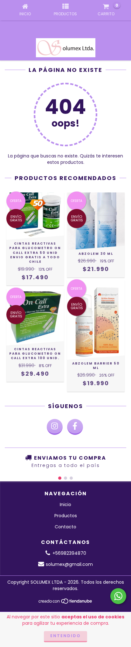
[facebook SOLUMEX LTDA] (75, 427)
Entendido (65, 635)
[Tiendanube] (65, 602)
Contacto (65, 527)
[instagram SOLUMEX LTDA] (55, 427)
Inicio (65, 504)
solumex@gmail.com (69, 564)
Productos (65, 515)
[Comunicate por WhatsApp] (118, 596)
